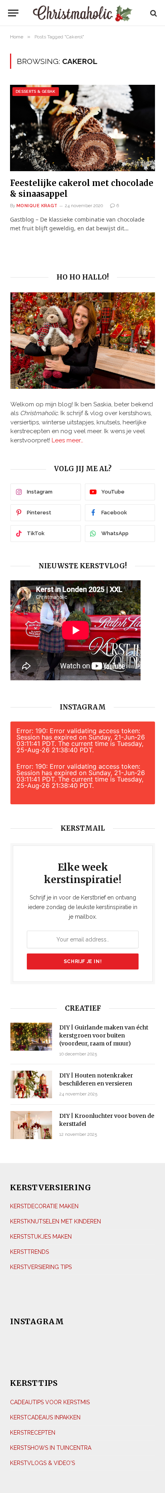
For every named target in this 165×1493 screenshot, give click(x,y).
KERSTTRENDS (29, 1252)
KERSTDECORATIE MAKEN (44, 1206)
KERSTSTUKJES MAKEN (41, 1236)
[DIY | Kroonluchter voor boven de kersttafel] (31, 1125)
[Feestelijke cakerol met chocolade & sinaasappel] (82, 128)
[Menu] (13, 13)
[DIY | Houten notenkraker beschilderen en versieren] (31, 1084)
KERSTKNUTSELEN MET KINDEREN (55, 1221)
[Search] (153, 13)
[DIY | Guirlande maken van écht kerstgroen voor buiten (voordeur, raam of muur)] (31, 1036)
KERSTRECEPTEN (32, 1432)
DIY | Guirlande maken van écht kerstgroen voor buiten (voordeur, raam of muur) (103, 1035)
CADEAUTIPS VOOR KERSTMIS (50, 1402)
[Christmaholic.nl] (82, 13)
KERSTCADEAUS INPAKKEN (45, 1417)
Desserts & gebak (36, 91)
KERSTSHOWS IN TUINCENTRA (50, 1448)
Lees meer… (67, 440)
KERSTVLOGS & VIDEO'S (42, 1463)
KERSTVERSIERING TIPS (41, 1267)
